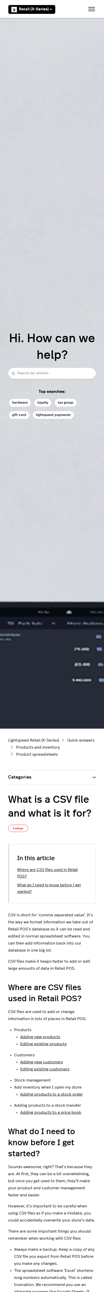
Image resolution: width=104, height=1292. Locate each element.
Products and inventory (38, 747)
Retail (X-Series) (34, 9)
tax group (65, 402)
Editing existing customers (44, 1069)
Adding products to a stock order (51, 1094)
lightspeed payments (53, 415)
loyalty (42, 402)
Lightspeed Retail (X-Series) (33, 740)
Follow (18, 828)
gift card (19, 415)
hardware (20, 402)
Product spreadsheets (37, 754)
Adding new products (40, 1037)
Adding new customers (41, 1062)
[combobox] (52, 373)
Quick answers (80, 740)
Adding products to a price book (50, 1112)
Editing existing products (43, 1044)
